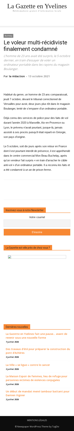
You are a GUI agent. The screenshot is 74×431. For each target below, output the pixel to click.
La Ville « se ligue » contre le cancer (28, 365)
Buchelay (8, 35)
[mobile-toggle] (6, 21)
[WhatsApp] (45, 83)
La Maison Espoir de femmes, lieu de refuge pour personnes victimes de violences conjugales (36, 378)
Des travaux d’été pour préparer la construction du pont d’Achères (38, 351)
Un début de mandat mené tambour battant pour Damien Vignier (38, 393)
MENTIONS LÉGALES (37, 420)
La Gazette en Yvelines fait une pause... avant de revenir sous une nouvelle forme (36, 335)
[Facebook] (20, 83)
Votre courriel (37, 217)
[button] (69, 21)
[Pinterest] (36, 83)
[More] (53, 83)
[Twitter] (28, 83)
